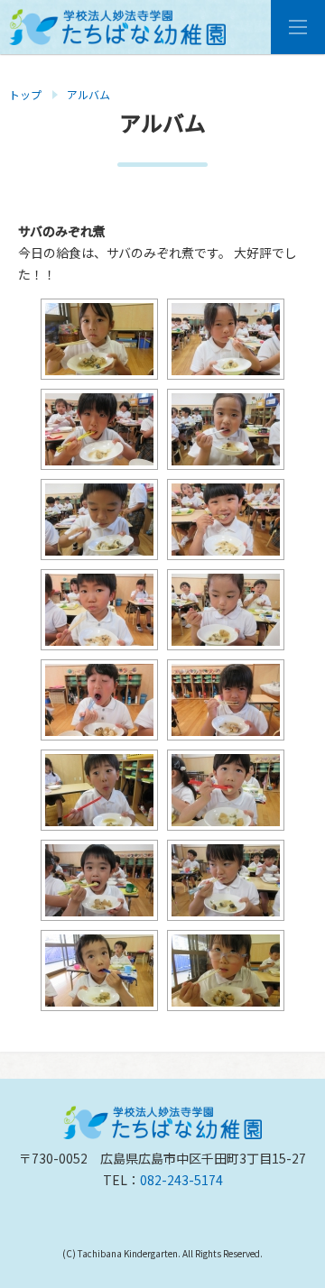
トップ (25, 94)
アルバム (88, 94)
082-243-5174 (181, 1180)
